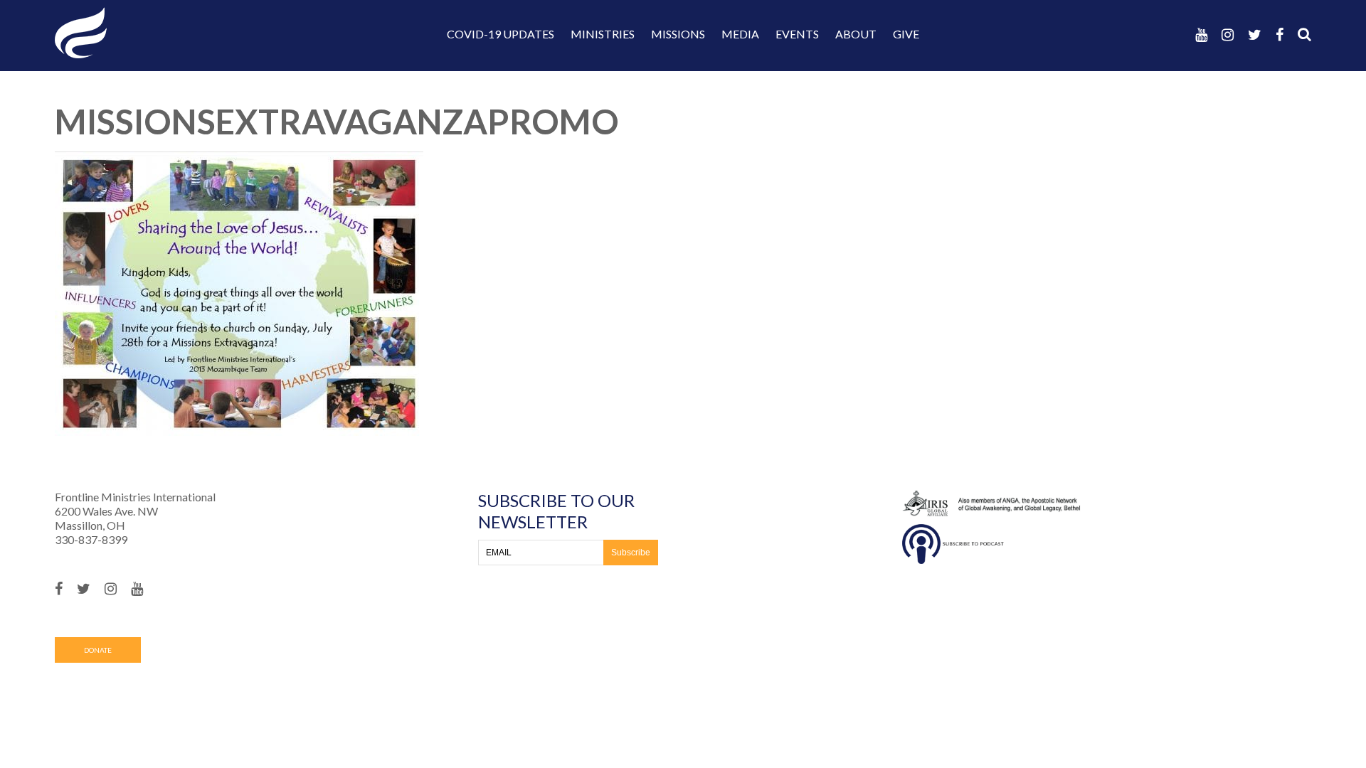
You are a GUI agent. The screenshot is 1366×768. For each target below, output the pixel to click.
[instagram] (1228, 34)
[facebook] (1279, 34)
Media (740, 34)
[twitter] (1254, 34)
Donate (98, 650)
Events (797, 34)
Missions (678, 34)
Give (906, 34)
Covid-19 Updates (500, 34)
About (856, 34)
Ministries (603, 34)
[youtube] (1201, 34)
